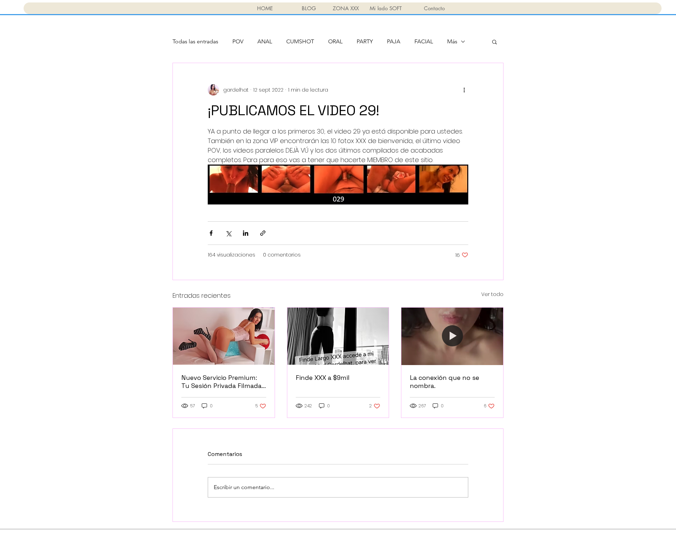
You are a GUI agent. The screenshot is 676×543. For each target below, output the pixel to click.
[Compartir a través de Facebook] (211, 233)
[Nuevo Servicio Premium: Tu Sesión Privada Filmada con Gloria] (224, 336)
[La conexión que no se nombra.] (452, 336)
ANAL (264, 41)
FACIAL (423, 41)
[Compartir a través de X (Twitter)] (228, 233)
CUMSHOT (300, 41)
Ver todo (492, 294)
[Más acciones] (464, 90)
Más (452, 41)
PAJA (393, 41)
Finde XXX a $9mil (323, 378)
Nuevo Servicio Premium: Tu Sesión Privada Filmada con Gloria (221, 382)
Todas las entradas (195, 41)
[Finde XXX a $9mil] (338, 336)
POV (237, 41)
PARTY (365, 41)
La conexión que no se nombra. (444, 382)
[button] (494, 41)
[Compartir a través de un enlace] (262, 233)
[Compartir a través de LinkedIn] (245, 233)
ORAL (335, 41)
